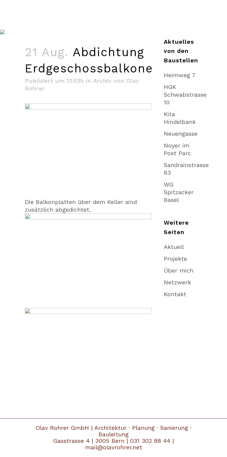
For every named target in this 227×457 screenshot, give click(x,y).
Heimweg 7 (179, 75)
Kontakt (175, 294)
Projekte (175, 258)
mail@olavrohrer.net (113, 447)
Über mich (178, 270)
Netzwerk (177, 282)
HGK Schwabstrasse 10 (185, 94)
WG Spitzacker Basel (179, 192)
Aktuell (174, 246)
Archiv (102, 80)
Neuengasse (180, 133)
